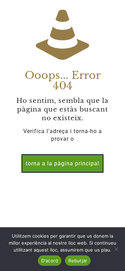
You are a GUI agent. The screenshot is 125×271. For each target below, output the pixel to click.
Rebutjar (77, 260)
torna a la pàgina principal (62, 163)
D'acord (49, 260)
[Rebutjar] (116, 249)
